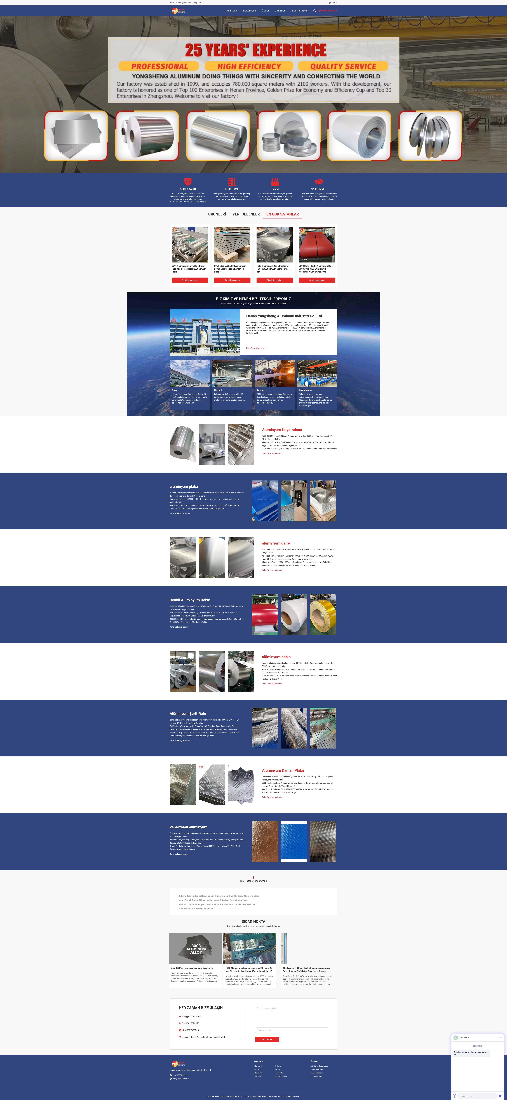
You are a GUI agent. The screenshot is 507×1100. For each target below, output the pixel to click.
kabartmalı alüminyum (188, 827)
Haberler (278, 1066)
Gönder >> (267, 1039)
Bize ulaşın (257, 1076)
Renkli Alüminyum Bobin (190, 600)
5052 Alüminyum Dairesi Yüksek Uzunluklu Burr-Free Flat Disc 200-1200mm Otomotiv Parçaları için (298, 551)
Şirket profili (257, 1066)
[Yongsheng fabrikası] (204, 332)
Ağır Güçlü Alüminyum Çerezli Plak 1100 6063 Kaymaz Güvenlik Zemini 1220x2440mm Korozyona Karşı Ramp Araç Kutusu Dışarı (298, 791)
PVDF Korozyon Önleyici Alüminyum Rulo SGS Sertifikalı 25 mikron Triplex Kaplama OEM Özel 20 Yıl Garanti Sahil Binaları (298, 671)
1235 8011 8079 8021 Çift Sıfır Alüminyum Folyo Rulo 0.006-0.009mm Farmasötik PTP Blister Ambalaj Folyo (298, 437)
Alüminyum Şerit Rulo (188, 713)
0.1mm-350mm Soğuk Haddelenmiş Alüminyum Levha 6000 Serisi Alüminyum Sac (219, 907)
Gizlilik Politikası (281, 1076)
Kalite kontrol (258, 1073)
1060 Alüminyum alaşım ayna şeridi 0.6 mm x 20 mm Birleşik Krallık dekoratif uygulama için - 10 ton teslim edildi (195, 970)
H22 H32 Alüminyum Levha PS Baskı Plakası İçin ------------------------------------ (217, 903)
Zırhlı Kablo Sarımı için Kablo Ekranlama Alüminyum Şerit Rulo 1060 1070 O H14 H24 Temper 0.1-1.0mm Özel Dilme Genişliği (204, 721)
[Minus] (500, 1037)
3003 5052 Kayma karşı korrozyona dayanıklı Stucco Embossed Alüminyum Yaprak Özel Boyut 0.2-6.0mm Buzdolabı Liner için (206, 841)
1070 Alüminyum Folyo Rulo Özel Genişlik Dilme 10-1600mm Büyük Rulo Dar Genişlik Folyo (299, 449)
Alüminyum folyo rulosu (282, 430)
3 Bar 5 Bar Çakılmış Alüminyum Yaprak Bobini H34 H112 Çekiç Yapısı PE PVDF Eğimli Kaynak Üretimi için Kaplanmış (205, 847)
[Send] (500, 1096)
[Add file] (455, 1096)
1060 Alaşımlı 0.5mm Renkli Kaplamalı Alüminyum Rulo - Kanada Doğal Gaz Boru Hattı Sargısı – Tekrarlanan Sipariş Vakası (253, 970)
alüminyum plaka (184, 486)
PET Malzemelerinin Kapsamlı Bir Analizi (306, 968)
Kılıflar (277, 1069)
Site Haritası (279, 1073)
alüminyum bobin (276, 657)
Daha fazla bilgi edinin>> (256, 348)
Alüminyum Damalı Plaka (283, 770)
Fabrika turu (257, 1069)
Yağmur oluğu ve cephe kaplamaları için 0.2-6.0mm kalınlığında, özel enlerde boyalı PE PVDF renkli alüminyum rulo (298, 664)
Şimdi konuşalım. (190, 280)
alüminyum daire (276, 543)
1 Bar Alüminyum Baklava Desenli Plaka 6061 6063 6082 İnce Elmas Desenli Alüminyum (221, 899)
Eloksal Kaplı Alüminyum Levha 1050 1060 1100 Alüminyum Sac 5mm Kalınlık (216, 895)
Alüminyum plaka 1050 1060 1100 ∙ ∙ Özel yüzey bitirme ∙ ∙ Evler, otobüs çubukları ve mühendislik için (204, 500)
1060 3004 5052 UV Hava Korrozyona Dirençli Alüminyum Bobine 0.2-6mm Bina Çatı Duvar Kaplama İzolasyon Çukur (299, 677)
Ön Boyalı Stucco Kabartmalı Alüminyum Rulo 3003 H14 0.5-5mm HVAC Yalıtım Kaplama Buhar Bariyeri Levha (231, 269)
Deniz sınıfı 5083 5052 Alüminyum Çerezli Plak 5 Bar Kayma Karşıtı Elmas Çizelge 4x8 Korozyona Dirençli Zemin (297, 778)
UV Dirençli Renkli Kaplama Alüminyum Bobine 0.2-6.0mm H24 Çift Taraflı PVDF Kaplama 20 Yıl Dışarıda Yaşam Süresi (206, 608)
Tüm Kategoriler (316, 1076)
